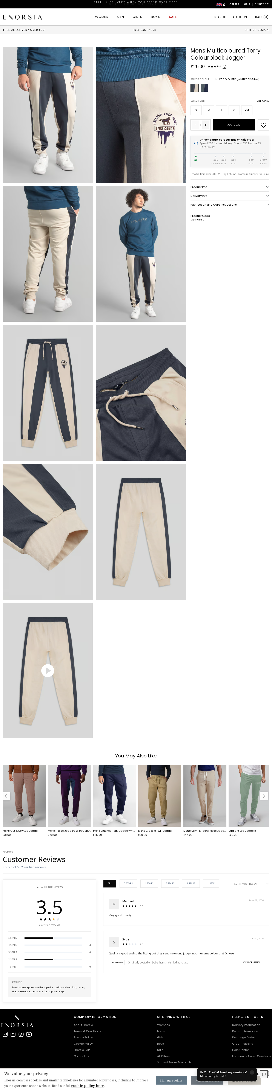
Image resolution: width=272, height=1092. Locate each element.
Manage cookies (171, 1080)
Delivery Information (246, 1025)
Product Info (199, 187)
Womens (163, 1025)
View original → (253, 962)
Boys (160, 1044)
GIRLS (137, 16)
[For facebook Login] (5, 1034)
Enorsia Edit (82, 1050)
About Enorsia (83, 1025)
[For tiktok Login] (21, 1034)
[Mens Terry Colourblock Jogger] (48, 115)
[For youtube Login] (29, 1034)
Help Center (240, 1050)
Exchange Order (243, 1037)
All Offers (163, 1056)
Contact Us (81, 1056)
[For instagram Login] (13, 1034)
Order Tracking (242, 1044)
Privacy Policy (83, 1037)
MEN (120, 16)
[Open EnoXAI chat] (264, 1074)
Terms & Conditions (87, 1031)
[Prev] (6, 796)
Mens (161, 1031)
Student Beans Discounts (174, 1062)
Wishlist (264, 174)
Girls (160, 1037)
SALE (173, 16)
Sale (160, 1050)
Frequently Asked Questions (251, 1056)
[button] (49, 938)
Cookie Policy (83, 1044)
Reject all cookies (207, 1080)
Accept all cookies (244, 1080)
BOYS (155, 16)
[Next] (264, 796)
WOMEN (101, 16)
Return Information (245, 1031)
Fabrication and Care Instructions (214, 205)
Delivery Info (199, 196)
